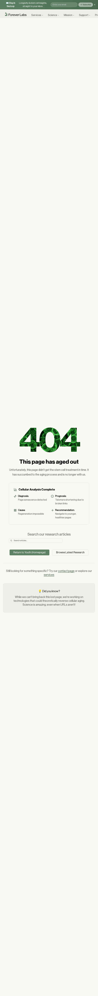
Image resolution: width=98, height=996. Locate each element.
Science (52, 15)
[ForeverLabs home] (16, 15)
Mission (68, 15)
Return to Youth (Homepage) (29, 552)
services (49, 574)
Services (36, 15)
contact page (66, 570)
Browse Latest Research (70, 552)
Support (83, 15)
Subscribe (87, 5)
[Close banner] (94, 4)
